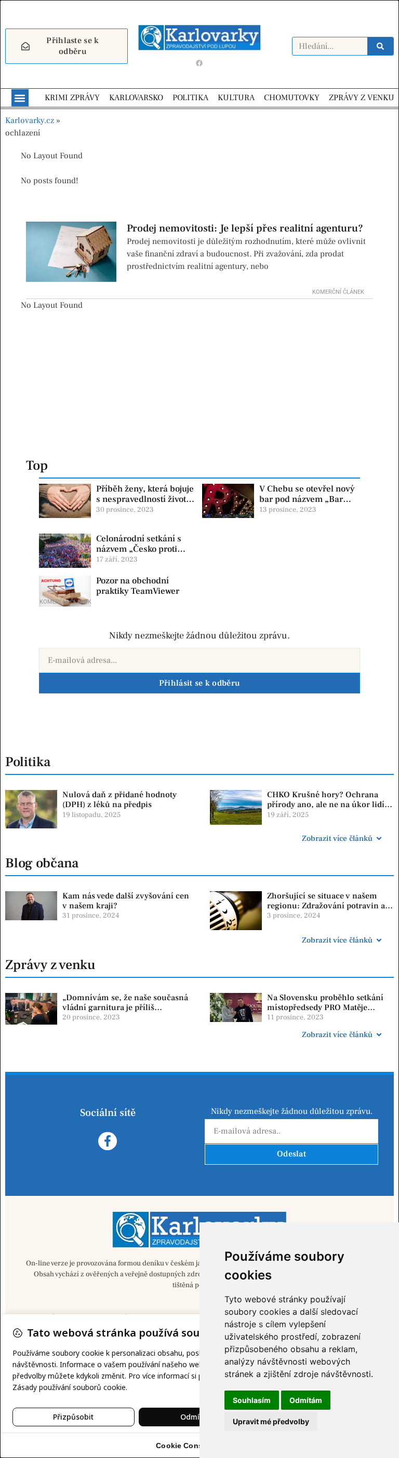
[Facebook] (199, 62)
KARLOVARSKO (136, 97)
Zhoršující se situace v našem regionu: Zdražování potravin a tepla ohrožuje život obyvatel (326, 906)
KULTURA (236, 97)
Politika (27, 762)
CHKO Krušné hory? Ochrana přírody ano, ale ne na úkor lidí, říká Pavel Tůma (327, 804)
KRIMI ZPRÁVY (72, 97)
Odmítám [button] (305, 1400)
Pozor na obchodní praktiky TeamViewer (137, 586)
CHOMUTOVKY (292, 97)
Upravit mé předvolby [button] (271, 1421)
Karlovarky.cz (29, 120)
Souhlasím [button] (252, 1400)
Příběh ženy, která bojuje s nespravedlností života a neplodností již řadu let (145, 499)
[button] (20, 97)
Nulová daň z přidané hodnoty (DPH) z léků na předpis (119, 799)
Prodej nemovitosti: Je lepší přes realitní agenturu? (245, 228)
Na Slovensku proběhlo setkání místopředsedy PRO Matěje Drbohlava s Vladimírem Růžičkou (325, 1012)
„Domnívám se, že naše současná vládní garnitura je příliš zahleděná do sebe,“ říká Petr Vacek (125, 1012)
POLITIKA (190, 97)
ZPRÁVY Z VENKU (361, 97)
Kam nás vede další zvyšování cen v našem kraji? (125, 901)
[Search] (380, 46)
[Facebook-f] (107, 1141)
